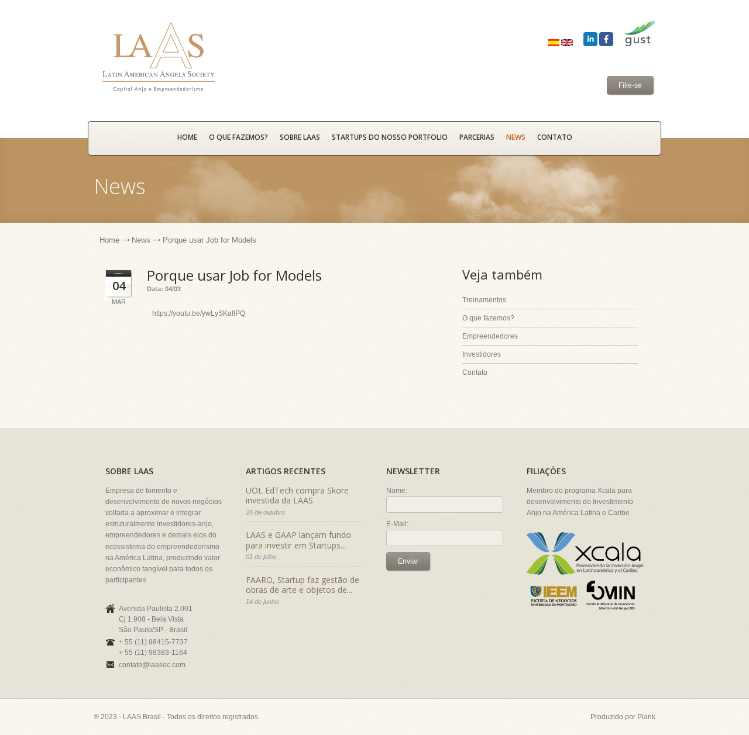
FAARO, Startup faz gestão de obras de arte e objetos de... (302, 585)
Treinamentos (484, 300)
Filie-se (630, 85)
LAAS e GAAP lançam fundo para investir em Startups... (298, 540)
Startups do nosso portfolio (390, 137)
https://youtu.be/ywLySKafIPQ (198, 313)
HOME (187, 137)
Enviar (408, 561)
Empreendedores (490, 336)
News (515, 137)
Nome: (396, 490)
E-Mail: (397, 524)
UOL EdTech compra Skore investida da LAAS (297, 495)
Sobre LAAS (300, 137)
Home (109, 240)
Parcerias (476, 137)
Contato (554, 137)
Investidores (481, 354)
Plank (646, 717)
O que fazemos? (238, 137)
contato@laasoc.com (152, 665)
